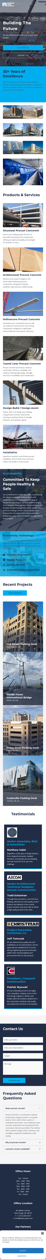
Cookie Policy (21, 1256)
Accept (23, 1250)
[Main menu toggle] (41, 4)
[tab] (23, 1122)
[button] (42, 1233)
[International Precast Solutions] (8, 4)
